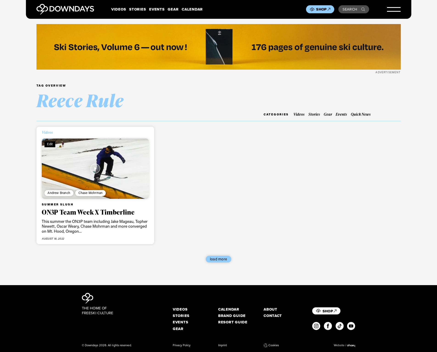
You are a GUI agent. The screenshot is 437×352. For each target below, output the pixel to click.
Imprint (222, 345)
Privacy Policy (181, 345)
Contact (273, 315)
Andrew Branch (58, 193)
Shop (321, 9)
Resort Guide (233, 322)
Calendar (192, 9)
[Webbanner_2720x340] (218, 47)
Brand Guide (232, 315)
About (270, 309)
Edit (50, 144)
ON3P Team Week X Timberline (88, 212)
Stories (137, 9)
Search (349, 9)
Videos (118, 9)
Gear (173, 9)
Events (156, 9)
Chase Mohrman (90, 193)
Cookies (273, 345)
